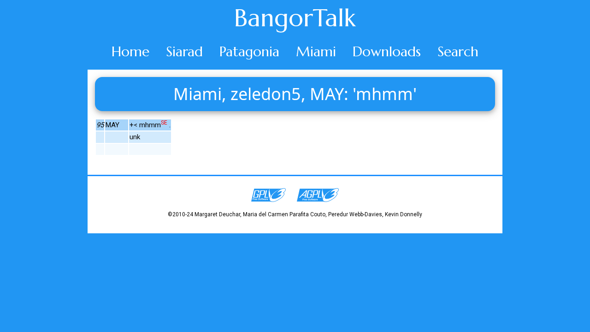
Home (130, 51)
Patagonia (249, 51)
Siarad (184, 51)
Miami (316, 51)
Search (457, 51)
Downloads (387, 51)
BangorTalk (295, 18)
